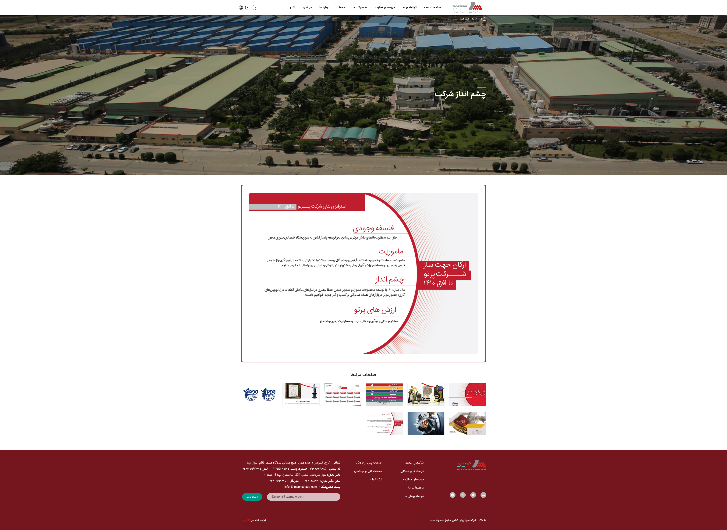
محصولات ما (416, 487)
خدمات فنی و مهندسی (368, 471)
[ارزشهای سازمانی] (384, 394)
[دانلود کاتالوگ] (467, 423)
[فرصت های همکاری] (301, 394)
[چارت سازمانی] (342, 394)
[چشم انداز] (384, 423)
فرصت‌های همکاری (412, 471)
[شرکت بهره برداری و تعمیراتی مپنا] (467, 7)
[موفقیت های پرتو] (426, 394)
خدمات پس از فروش (369, 462)
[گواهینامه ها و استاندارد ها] (259, 394)
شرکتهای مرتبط (414, 462)
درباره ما (476, 19)
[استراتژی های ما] (467, 394)
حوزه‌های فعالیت (413, 479)
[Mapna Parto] (457, 465)
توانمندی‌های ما (414, 496)
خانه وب (246, 520)
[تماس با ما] (426, 423)
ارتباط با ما (375, 479)
